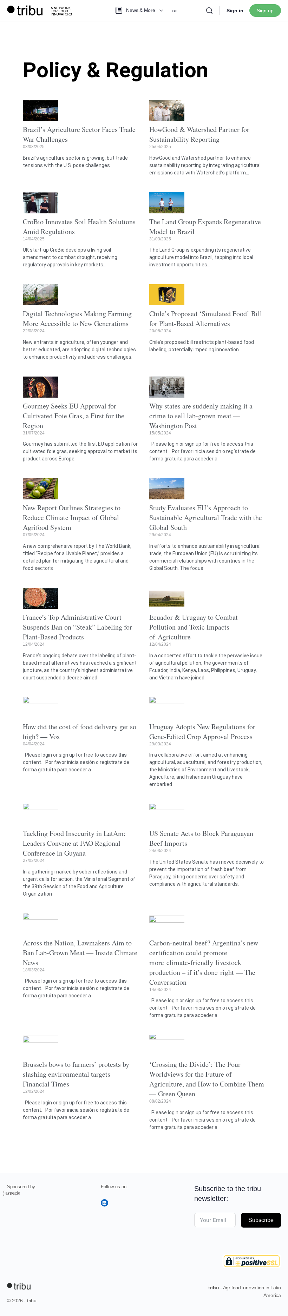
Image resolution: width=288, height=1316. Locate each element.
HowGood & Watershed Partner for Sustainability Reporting (199, 134)
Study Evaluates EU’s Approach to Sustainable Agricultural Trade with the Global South (205, 517)
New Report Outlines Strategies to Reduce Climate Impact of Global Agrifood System (71, 517)
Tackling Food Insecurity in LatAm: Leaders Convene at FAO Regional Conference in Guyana (74, 843)
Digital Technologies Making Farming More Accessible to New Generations (77, 318)
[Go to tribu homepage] (42, 9)
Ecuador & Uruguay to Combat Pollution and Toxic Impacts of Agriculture (193, 627)
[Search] (209, 10)
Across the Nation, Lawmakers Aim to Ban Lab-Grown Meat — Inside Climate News (80, 952)
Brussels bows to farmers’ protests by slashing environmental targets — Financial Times (76, 1074)
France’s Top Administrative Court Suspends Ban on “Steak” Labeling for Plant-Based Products (77, 627)
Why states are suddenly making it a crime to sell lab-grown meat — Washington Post (201, 415)
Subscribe (261, 1220)
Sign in (235, 10)
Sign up (265, 10)
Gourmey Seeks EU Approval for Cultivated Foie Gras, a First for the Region (73, 415)
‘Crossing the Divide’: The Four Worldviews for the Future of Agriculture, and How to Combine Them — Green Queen (206, 1078)
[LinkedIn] (104, 1203)
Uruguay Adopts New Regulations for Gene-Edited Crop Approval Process (202, 731)
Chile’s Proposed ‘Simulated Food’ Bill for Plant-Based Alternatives (205, 318)
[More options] (174, 10)
